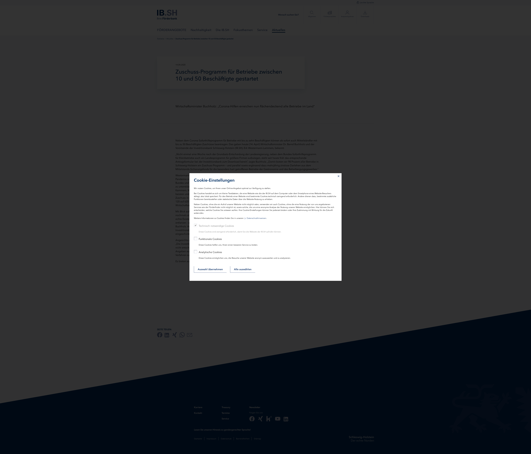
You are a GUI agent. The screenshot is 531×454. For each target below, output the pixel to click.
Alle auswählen (242, 269)
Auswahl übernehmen (210, 269)
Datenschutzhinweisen (256, 218)
